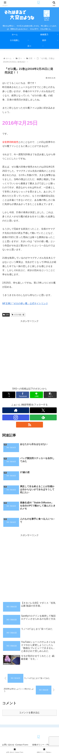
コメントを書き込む (29, 712)
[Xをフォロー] (43, 410)
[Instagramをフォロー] (15, 417)
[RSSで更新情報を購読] (29, 425)
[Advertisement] (29, 353)
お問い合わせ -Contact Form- (15, 745)
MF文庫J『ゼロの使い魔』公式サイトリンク (25, 303)
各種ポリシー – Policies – (43, 745)
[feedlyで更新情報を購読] (43, 417)
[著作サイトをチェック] (15, 410)
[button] (50, 395)
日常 (7, 315)
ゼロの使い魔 (19, 315)
